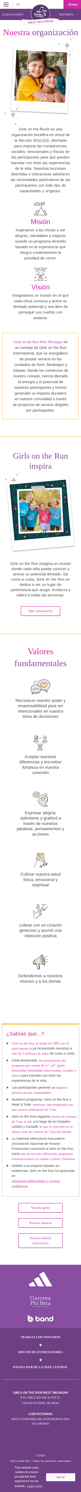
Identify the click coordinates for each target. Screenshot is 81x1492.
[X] (36, 1444)
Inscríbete (67, 14)
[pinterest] (52, 1444)
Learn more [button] (34, 1486)
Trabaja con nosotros (40, 1337)
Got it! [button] (61, 1477)
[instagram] (20, 1444)
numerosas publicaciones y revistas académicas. (36, 1183)
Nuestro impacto (40, 1223)
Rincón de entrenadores (40, 1352)
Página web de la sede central (40, 1367)
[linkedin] (28, 1444)
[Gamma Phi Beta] (40, 1301)
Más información (40, 611)
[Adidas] (40, 1279)
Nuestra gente (40, 1208)
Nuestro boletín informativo (40, 1240)
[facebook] (61, 1444)
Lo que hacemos (12, 14)
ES (18, 4)
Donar (73, 4)
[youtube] (44, 1444)
